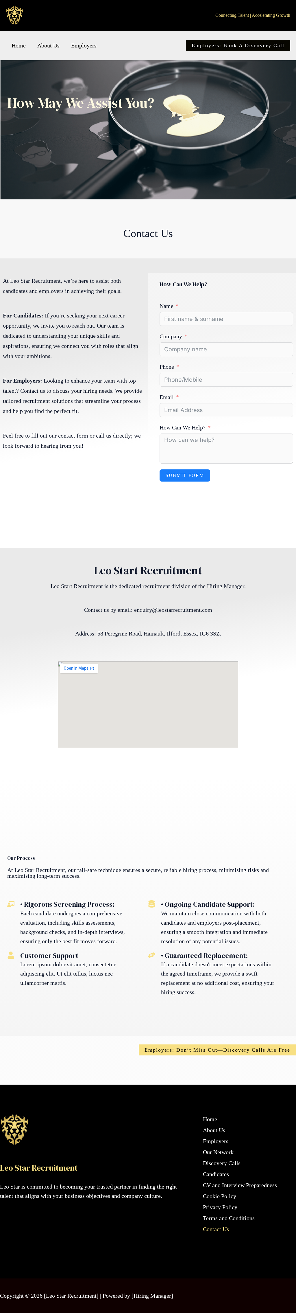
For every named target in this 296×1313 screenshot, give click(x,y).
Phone (167, 366)
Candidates (216, 1174)
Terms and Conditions (229, 1218)
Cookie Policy (219, 1196)
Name (166, 306)
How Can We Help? (183, 427)
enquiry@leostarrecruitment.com (173, 610)
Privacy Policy (220, 1207)
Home (19, 45)
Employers (84, 45)
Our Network (218, 1152)
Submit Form (185, 475)
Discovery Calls (221, 1163)
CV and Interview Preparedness (240, 1185)
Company (171, 336)
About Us (48, 45)
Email (167, 397)
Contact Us (216, 1229)
